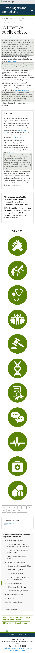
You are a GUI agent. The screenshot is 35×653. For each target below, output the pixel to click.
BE (9, 511)
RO (14, 511)
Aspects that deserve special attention (16, 557)
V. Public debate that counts (14, 594)
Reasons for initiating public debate (19, 566)
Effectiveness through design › (15, 623)
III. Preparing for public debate (15, 562)
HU (19, 511)
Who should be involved (15, 573)
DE (14, 507)
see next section (17, 137)
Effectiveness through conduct (17, 591)
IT (19, 507)
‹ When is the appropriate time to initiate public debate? (17, 618)
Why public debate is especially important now (18, 551)
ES (4, 511)
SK (24, 511)
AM (4, 507)
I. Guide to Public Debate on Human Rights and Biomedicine (16, 535)
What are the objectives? (15, 570)
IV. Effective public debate (13, 583)
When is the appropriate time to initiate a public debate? (18, 578)
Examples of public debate (13, 602)
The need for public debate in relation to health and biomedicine (18, 545)
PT (24, 507)
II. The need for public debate (14, 540)
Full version (10, 524)
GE (9, 507)
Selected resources (11, 610)
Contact (22, 650)
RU (29, 507)
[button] (17, 2)
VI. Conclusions (10, 598)
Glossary (8, 606)
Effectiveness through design (17, 587)
